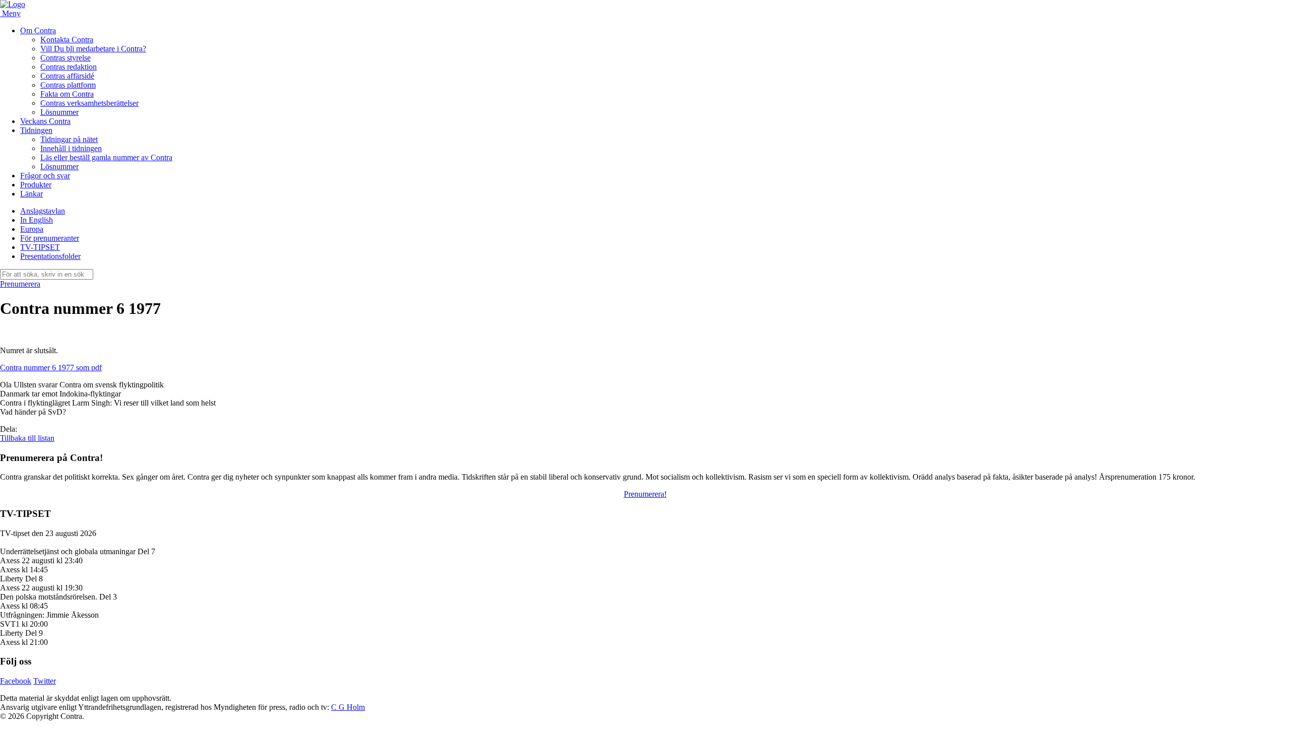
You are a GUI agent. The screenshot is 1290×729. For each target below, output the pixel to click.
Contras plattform (68, 85)
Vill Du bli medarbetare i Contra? (93, 48)
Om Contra (38, 30)
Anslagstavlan (42, 211)
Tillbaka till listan (27, 438)
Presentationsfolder (50, 256)
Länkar (31, 193)
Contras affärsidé (67, 76)
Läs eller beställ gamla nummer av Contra (106, 157)
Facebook (15, 681)
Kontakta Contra (66, 39)
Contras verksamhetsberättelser (89, 103)
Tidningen (36, 130)
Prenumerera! (645, 494)
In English (36, 220)
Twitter (44, 681)
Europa (31, 229)
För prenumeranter (49, 238)
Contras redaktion (68, 66)
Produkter (35, 184)
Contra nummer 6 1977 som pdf (51, 367)
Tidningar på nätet (69, 139)
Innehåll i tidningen (71, 148)
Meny (11, 13)
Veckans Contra (45, 121)
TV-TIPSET (40, 247)
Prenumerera (20, 284)
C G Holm (348, 707)
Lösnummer (59, 112)
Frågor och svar (45, 175)
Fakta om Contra (67, 94)
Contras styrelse (65, 57)
